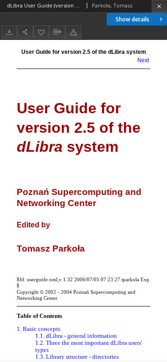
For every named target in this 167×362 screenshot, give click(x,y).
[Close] (159, 6)
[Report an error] (73, 32)
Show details (132, 19)
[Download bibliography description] (57, 32)
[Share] (25, 32)
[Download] (9, 32)
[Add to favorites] (41, 32)
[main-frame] (83, 200)
